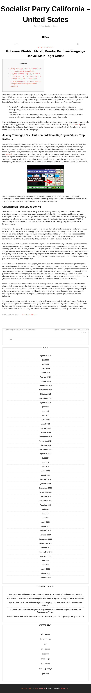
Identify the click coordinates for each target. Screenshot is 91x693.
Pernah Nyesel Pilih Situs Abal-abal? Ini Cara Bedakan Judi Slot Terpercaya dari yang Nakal (45, 616)
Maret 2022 (45, 573)
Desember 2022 (45, 539)
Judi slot (45, 674)
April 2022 (45, 569)
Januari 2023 (45, 535)
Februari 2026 (45, 377)
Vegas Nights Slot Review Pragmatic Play (20, 330)
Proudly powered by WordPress (33, 688)
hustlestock (65, 688)
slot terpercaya (45, 669)
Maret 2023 (45, 526)
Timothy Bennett (28, 315)
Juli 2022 (45, 560)
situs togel (45, 659)
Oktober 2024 (45, 445)
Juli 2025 (45, 407)
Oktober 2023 (45, 496)
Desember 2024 (45, 437)
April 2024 (45, 471)
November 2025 (45, 390)
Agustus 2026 (45, 355)
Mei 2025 (45, 415)
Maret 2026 (45, 373)
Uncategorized (45, 48)
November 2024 (45, 441)
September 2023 (45, 501)
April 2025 (45, 419)
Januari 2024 (45, 483)
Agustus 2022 (45, 556)
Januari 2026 (45, 381)
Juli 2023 (45, 509)
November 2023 (45, 492)
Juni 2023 (45, 513)
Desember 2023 (45, 488)
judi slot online (74, 124)
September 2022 (45, 552)
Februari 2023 (45, 530)
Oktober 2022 (45, 547)
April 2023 (45, 522)
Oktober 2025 (45, 394)
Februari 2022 (45, 578)
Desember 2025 (45, 385)
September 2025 (45, 398)
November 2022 (45, 543)
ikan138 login (45, 639)
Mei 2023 (45, 518)
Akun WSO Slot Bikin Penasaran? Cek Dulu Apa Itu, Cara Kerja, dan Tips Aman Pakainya (45, 594)
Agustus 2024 (45, 454)
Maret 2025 (45, 424)
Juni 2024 (45, 462)
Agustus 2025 (45, 402)
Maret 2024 (45, 475)
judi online (10, 154)
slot (45, 644)
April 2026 (45, 368)
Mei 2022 (45, 565)
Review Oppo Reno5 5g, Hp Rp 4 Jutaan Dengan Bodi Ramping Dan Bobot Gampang (26, 83)
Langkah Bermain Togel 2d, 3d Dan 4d (25, 74)
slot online (45, 664)
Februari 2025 (45, 428)
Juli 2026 (45, 360)
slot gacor (45, 634)
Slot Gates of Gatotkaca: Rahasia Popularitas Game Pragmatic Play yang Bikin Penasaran (45, 598)
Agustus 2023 (45, 505)
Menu (46, 37)
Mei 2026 (45, 364)
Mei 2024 (45, 466)
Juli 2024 (45, 458)
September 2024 (45, 449)
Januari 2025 (45, 432)
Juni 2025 (45, 411)
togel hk (45, 654)
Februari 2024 (45, 479)
